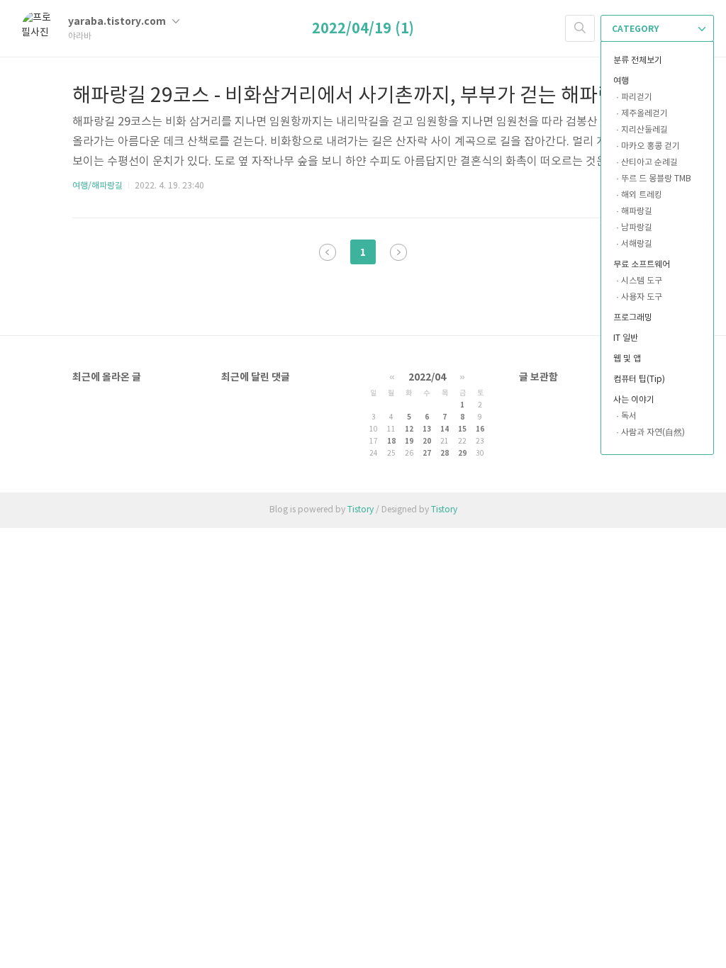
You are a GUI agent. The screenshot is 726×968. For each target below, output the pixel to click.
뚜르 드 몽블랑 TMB (656, 179)
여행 (621, 81)
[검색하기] (580, 28)
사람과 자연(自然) (653, 432)
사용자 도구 (641, 297)
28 (444, 453)
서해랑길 (636, 244)
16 (480, 429)
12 (409, 429)
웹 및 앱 (627, 359)
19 (409, 441)
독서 (629, 416)
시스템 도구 (641, 281)
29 (462, 453)
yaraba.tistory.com (118, 22)
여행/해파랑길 (97, 186)
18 (391, 441)
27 (427, 453)
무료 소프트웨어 (641, 264)
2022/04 (427, 377)
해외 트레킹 (641, 195)
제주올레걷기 (644, 113)
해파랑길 (636, 211)
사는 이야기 (633, 400)
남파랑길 (636, 227)
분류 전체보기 (637, 60)
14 (444, 429)
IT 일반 (625, 338)
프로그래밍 (632, 317)
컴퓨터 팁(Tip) (639, 379)
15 (462, 429)
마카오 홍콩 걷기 (650, 146)
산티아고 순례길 (649, 162)
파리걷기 (636, 97)
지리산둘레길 (644, 130)
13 (427, 429)
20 (427, 441)
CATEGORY (636, 29)
